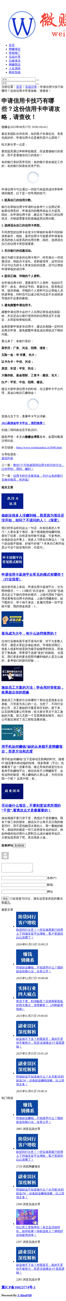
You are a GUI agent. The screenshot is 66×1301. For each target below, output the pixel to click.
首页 (12, 45)
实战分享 (15, 56)
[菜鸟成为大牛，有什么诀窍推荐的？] (12, 625)
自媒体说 (15, 60)
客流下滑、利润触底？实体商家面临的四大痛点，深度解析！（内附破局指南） (39, 1005)
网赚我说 (15, 64)
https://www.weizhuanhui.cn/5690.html (39, 447)
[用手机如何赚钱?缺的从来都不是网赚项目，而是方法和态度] (12, 739)
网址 (50, 891)
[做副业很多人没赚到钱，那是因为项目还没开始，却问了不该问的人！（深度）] (12, 507)
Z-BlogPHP (24, 1295)
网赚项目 (15, 49)
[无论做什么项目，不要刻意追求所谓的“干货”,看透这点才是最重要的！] (12, 798)
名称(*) (51, 877)
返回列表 (7, 458)
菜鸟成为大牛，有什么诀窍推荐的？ (29, 633)
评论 (5, 898)
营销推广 (15, 52)
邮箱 (50, 884)
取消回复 (19, 845)
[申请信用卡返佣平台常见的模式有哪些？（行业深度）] (12, 567)
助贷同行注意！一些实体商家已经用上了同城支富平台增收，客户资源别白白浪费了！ (39, 933)
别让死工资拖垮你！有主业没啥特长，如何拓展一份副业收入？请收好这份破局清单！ (39, 1231)
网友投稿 (15, 72)
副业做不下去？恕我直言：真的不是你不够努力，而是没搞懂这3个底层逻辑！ (40, 1042)
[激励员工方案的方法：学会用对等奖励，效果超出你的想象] (12, 680)
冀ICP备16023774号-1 (18, 1287)
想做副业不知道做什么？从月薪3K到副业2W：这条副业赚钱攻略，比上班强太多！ (40, 1080)
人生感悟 (15, 68)
